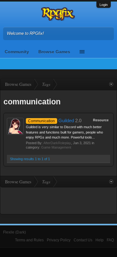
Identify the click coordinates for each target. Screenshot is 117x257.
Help (99, 240)
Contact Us (83, 240)
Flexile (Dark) (14, 232)
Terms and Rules (29, 240)
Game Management (56, 147)
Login (104, 5)
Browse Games (54, 51)
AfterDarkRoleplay (57, 143)
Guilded (51, 120)
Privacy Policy (59, 240)
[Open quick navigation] (111, 84)
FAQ (110, 240)
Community (17, 51)
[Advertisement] (58, 200)
